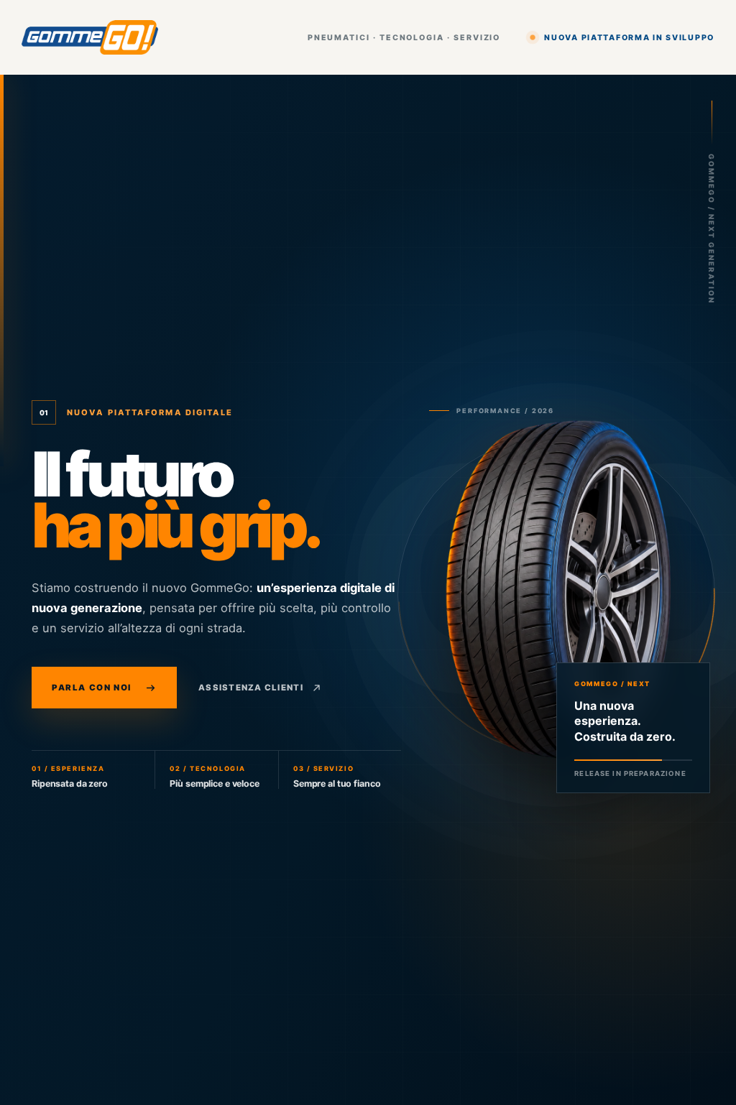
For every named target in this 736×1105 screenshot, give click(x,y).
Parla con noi (92, 688)
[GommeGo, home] (90, 37)
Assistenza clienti (250, 688)
